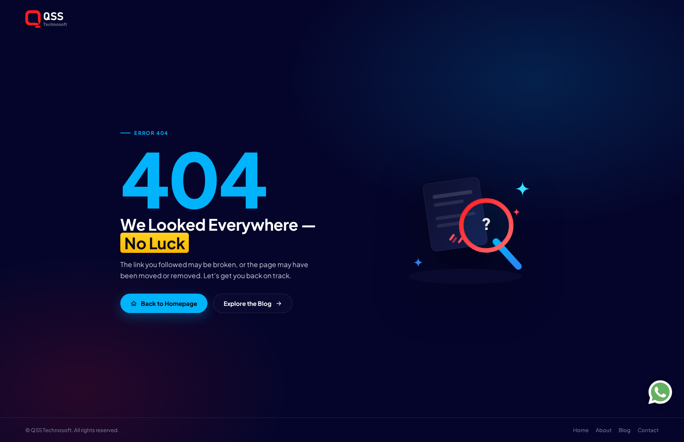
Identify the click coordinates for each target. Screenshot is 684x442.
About (604, 430)
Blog (625, 430)
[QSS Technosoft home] (342, 19)
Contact (648, 430)
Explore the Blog (248, 303)
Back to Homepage (169, 303)
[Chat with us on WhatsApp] (660, 392)
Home (581, 430)
